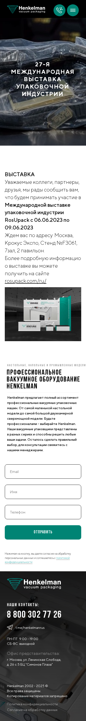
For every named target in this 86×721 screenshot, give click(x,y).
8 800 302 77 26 (34, 615)
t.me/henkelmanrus (30, 628)
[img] (73, 10)
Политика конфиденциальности (32, 704)
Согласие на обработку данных (32, 710)
